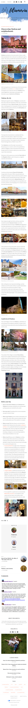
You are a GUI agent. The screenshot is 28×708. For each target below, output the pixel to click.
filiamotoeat (6, 692)
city (13, 26)
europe (20, 684)
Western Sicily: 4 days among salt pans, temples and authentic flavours (14, 665)
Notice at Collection (14, 702)
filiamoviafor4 (18, 689)
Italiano (9, 1)
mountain (13, 692)
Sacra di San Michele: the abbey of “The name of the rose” (9, 559)
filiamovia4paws (9, 689)
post (14, 88)
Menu (4, 1)
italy (10, 26)
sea (24, 684)
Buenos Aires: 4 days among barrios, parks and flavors (14, 669)
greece (6, 687)
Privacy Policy (14, 696)
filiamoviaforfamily (14, 687)
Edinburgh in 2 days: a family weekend (14, 676)
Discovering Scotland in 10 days (14, 673)
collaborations (20, 692)
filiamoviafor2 (5, 26)
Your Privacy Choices (15, 700)
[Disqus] (14, 595)
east (22, 687)
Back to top (23, 696)
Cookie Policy (14, 698)
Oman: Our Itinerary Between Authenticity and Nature (14, 660)
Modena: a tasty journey (7, 568)
